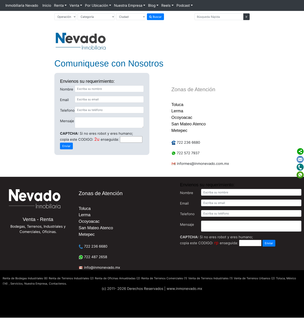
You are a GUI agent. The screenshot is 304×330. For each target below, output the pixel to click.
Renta (59, 5)
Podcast (183, 5)
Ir (246, 16)
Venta (74, 5)
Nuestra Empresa (128, 5)
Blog (152, 5)
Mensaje (66, 121)
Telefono (66, 110)
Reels (165, 5)
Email (64, 100)
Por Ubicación (96, 5)
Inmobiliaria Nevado (21, 5)
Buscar (157, 16)
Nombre (66, 89)
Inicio (46, 5)
